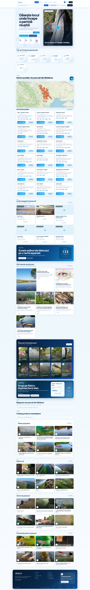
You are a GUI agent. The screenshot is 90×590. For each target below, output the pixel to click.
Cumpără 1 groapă (57, 393)
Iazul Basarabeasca (60, 236)
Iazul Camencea (21, 183)
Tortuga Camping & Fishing (23, 126)
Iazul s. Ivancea (20, 169)
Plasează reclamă (51, 578)
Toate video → (69, 423)
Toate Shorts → (69, 344)
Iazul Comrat (19, 216)
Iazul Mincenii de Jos (40, 216)
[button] (51, 98)
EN (67, 2)
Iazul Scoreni (59, 183)
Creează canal (51, 577)
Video (37, 577)
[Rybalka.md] (22, 2)
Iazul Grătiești (40, 126)
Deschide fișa (25, 221)
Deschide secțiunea (34, 395)
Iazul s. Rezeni (40, 183)
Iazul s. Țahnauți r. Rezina (23, 112)
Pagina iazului (22, 122)
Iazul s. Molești (20, 155)
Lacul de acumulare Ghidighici (62, 126)
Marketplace (50, 574)
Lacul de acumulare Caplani (43, 112)
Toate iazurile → (70, 109)
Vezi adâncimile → (22, 258)
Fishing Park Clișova (60, 112)
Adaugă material (64, 581)
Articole (37, 578)
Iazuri (37, 574)
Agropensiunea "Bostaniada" (62, 169)
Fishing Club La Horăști (42, 141)
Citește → (39, 278)
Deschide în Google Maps (31, 122)
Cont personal (51, 575)
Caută (45, 5)
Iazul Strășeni (40, 155)
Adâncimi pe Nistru (39, 575)
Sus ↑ (74, 587)
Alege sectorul (20, 393)
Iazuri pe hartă (29, 258)
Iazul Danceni (20, 141)
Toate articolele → (70, 265)
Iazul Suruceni (59, 141)
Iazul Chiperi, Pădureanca (61, 155)
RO (64, 2)
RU (66, 2)
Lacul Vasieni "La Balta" (42, 169)
